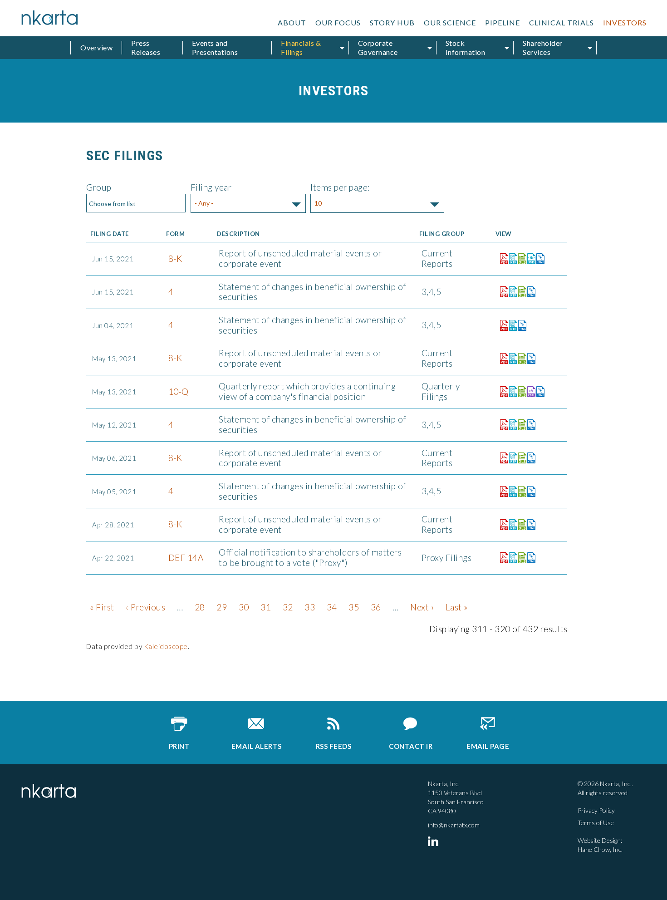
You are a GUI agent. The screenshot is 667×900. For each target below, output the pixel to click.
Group (99, 187)
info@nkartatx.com (454, 825)
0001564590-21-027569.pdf (501, 358)
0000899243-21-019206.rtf (510, 425)
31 (265, 607)
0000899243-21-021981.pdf (501, 325)
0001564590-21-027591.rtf (510, 391)
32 (288, 607)
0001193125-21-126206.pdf (501, 558)
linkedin (434, 841)
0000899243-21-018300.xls (520, 491)
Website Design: (600, 840)
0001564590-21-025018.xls (520, 458)
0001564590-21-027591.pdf (501, 391)
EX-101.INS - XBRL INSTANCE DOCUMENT (529, 391)
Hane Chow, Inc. (600, 849)
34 (332, 607)
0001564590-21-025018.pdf (501, 458)
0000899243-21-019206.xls (520, 425)
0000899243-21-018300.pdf (501, 491)
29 (221, 607)
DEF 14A (186, 557)
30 (244, 607)
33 (309, 607)
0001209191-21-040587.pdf (501, 292)
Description (238, 234)
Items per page (339, 187)
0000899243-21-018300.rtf (510, 491)
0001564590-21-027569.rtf (510, 358)
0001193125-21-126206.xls (520, 558)
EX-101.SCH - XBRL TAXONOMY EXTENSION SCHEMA (529, 259)
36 (376, 607)
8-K (175, 258)
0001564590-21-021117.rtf (510, 524)
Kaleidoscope (166, 646)
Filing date (109, 234)
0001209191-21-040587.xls (520, 292)
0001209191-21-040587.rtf (510, 292)
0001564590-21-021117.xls (520, 524)
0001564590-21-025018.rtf (510, 458)
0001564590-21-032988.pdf (501, 259)
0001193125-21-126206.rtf (510, 558)
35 (353, 607)
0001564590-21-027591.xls (520, 391)
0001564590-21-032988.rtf (510, 259)
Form (175, 234)
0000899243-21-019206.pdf (501, 425)
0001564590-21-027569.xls (520, 358)
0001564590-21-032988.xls (520, 259)
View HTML (538, 257)
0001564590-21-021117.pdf (501, 524)
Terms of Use (596, 822)
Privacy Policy (596, 810)
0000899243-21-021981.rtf (510, 325)
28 (200, 607)
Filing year (211, 187)
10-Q (178, 391)
